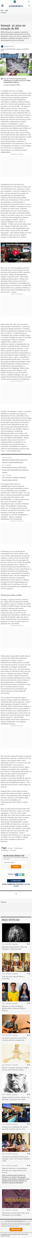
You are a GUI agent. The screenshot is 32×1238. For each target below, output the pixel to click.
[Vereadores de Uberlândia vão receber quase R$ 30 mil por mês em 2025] (16, 1112)
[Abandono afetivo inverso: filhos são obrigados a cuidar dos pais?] (16, 932)
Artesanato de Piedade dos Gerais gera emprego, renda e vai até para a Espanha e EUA (16, 1159)
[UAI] (15, 1)
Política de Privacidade (13, 1226)
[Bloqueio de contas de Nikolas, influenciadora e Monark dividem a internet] (16, 992)
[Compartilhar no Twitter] (20, 875)
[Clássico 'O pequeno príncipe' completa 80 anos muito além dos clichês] (16, 1053)
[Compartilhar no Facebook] (16, 875)
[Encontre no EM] (29, 5)
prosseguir (16, 1229)
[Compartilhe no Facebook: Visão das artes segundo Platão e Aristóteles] (27, 974)
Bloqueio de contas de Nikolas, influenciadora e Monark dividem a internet (14, 1008)
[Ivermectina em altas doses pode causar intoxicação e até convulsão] (16, 1198)
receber (16, 866)
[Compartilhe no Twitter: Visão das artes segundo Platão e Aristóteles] (29, 974)
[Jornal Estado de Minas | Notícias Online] (16, 6)
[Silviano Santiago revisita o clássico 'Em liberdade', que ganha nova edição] (16, 1083)
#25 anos (13, 850)
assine (16, 886)
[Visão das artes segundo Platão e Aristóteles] (16, 962)
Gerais (6, 10)
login (25, 884)
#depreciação (18, 848)
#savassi (10, 848)
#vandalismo (5, 850)
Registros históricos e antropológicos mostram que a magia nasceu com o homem (14, 1170)
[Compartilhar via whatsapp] (23, 875)
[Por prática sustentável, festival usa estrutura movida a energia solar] (16, 1023)
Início (2, 10)
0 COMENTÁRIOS (16, 881)
